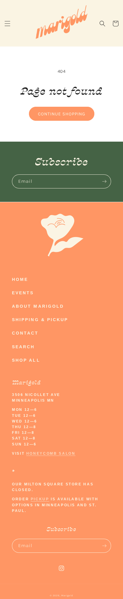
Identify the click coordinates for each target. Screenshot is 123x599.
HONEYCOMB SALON (51, 453)
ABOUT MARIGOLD (38, 306)
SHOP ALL (26, 360)
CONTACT (25, 333)
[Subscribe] (104, 181)
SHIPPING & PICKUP (40, 319)
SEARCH (23, 346)
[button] (7, 23)
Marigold (67, 595)
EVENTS (23, 292)
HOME (20, 279)
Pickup (40, 499)
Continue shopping (61, 114)
